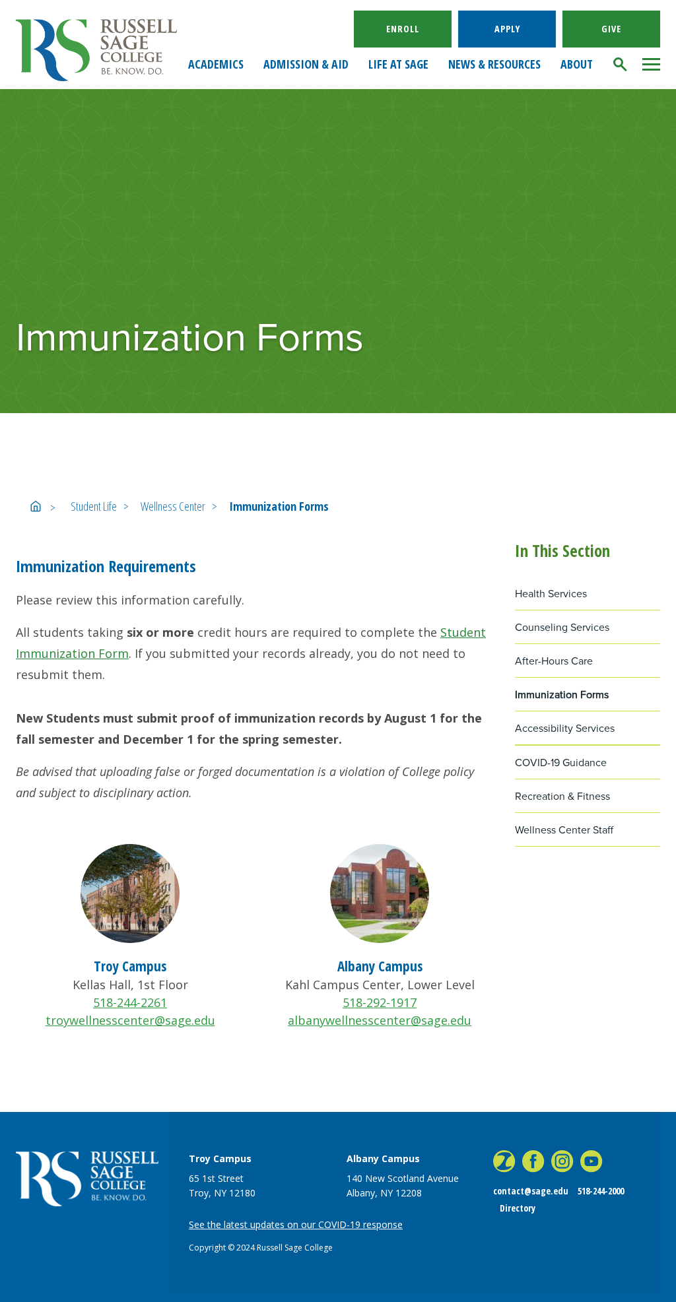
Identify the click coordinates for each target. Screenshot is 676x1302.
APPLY (507, 28)
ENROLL (402, 28)
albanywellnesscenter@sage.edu (379, 1020)
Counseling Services (562, 627)
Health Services (551, 593)
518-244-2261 (130, 1002)
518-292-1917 (380, 1002)
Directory (517, 1208)
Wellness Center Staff (564, 829)
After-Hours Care (554, 660)
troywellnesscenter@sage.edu (130, 1020)
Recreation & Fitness (562, 796)
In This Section (562, 550)
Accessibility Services (565, 728)
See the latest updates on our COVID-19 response (296, 1224)
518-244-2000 (601, 1191)
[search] (621, 64)
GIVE (611, 28)
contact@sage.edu (530, 1191)
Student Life (94, 506)
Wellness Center (173, 506)
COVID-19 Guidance (561, 762)
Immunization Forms (279, 506)
